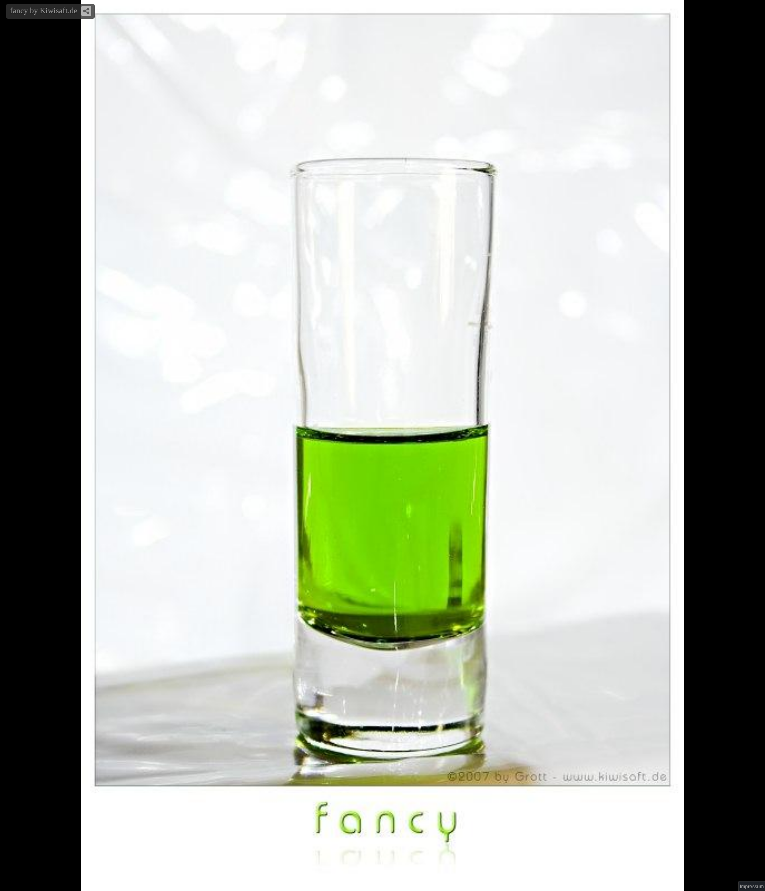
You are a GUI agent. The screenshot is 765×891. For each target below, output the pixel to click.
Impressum (752, 886)
